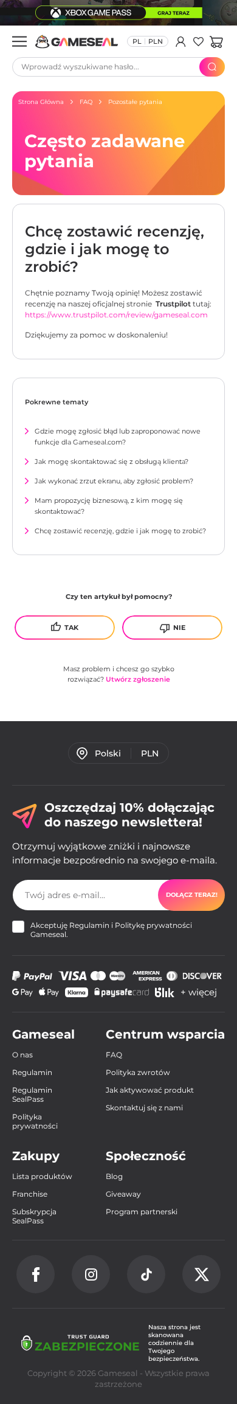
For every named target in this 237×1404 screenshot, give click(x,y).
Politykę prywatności (153, 925)
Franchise (29, 1193)
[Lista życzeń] (198, 41)
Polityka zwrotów (138, 1072)
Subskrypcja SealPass (34, 1216)
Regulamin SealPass (32, 1094)
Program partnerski (141, 1211)
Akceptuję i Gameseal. (111, 930)
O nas (22, 1054)
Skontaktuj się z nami (144, 1107)
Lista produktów (42, 1176)
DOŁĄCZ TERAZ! (192, 895)
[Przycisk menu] (19, 41)
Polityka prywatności (35, 1121)
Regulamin (89, 925)
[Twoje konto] (181, 41)
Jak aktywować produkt (150, 1089)
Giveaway (123, 1193)
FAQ (114, 1054)
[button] (216, 41)
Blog (114, 1176)
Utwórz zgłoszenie (138, 679)
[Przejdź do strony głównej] (76, 42)
